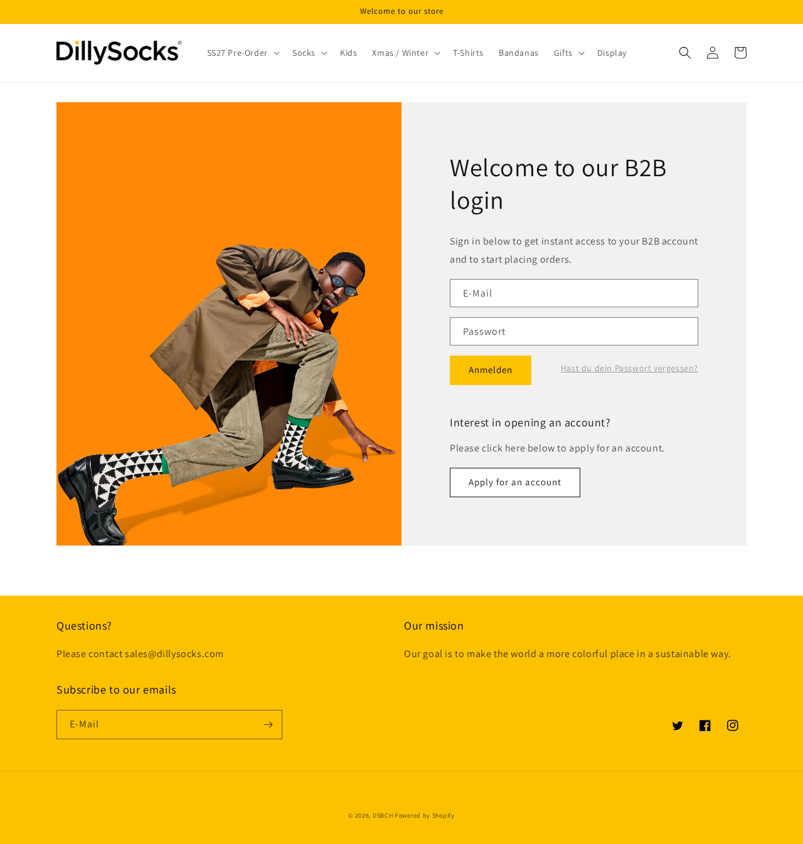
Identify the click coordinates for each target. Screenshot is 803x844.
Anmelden (491, 370)
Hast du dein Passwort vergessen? (629, 368)
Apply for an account (515, 482)
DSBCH (383, 815)
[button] (242, 53)
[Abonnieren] (268, 724)
